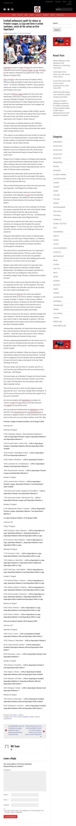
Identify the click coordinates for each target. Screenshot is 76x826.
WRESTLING (57, 322)
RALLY (55, 273)
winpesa (56, 318)
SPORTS (69, 4)
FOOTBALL (14, 715)
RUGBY (55, 277)
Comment (7, 770)
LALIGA (55, 244)
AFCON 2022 (57, 146)
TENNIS (56, 309)
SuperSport (7, 68)
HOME (26, 15)
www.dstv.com (19, 412)
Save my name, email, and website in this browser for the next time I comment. (24, 811)
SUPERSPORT (49, 1)
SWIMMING (57, 301)
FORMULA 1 (57, 219)
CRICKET (56, 187)
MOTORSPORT (58, 256)
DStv (21, 68)
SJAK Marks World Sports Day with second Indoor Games (61, 74)
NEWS (14, 15)
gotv (15, 717)
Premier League (26, 70)
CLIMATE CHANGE (59, 175)
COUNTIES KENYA (59, 179)
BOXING (56, 166)
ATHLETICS (57, 158)
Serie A (19, 294)
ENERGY (56, 203)
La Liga (35, 70)
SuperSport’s (26, 400)
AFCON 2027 (57, 150)
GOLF (70, 1)
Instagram (12, 9)
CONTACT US (60, 15)
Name (6, 794)
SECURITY (56, 285)
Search (55, 23)
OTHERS (56, 264)
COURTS (31, 15)
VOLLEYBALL (58, 313)
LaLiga (20, 717)
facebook (4, 9)
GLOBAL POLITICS (59, 224)
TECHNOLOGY (58, 305)
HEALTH (56, 236)
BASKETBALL (58, 162)
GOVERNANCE (58, 232)
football (8, 405)
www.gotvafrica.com (34, 412)
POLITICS (57, 1)
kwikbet (56, 240)
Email (6, 800)
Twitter (8, 9)
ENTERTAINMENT (59, 207)
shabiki (55, 289)
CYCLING (56, 195)
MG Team (28, 33)
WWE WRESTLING (59, 326)
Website (6, 805)
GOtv (28, 68)
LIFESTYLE (38, 15)
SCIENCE (56, 281)
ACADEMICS (57, 142)
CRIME (64, 1)
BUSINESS (45, 15)
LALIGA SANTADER (60, 248)
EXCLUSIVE (57, 211)
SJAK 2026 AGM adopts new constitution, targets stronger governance (61, 94)
